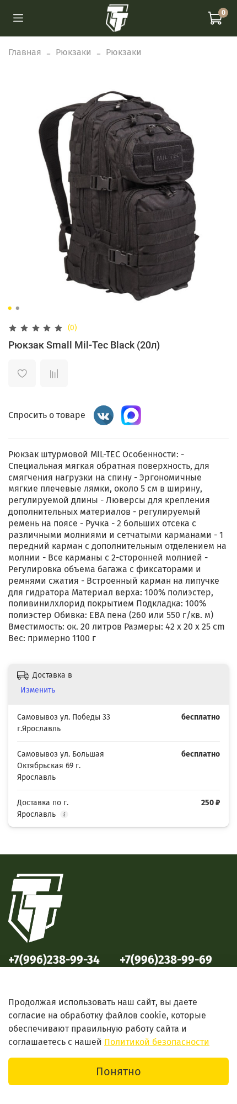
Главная (24, 52)
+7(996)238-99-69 (166, 960)
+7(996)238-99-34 (54, 960)
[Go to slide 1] (10, 308)
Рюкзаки (73, 52)
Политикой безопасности (156, 1042)
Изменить (37, 690)
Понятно (118, 1071)
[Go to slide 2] (17, 308)
